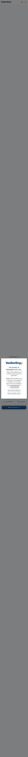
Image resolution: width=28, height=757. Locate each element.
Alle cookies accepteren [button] (14, 390)
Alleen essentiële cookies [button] (14, 393)
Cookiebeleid (15, 387)
